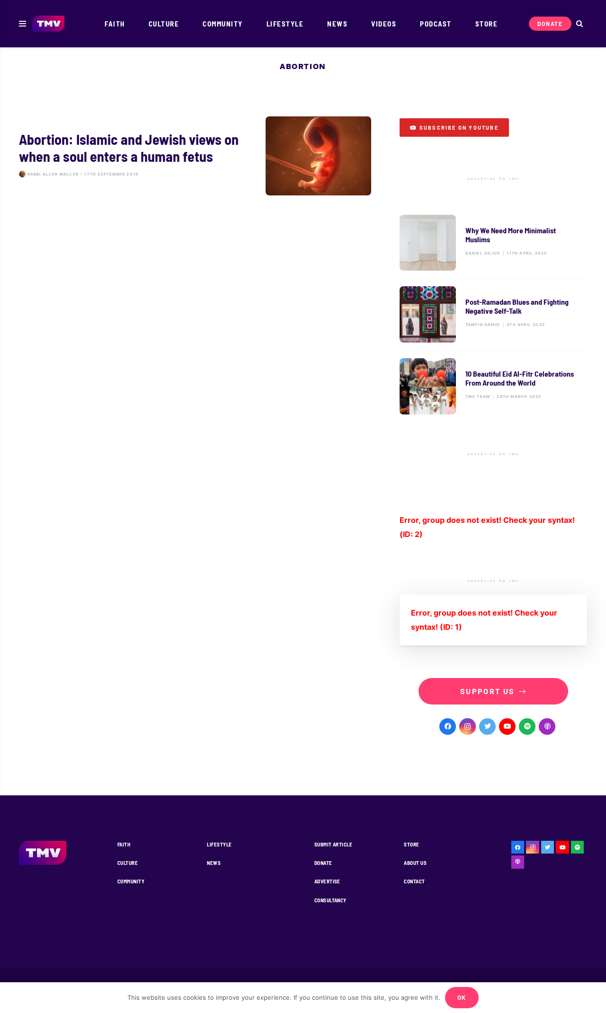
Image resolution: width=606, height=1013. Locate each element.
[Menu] (22, 23)
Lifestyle (219, 844)
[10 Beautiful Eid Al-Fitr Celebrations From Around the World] (493, 386)
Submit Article (333, 844)
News (214, 863)
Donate (323, 863)
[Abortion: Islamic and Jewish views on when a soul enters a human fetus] (195, 155)
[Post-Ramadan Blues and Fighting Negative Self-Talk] (493, 314)
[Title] (527, 726)
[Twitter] (487, 726)
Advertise (327, 881)
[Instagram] (467, 726)
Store (411, 844)
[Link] (48, 24)
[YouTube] (507, 726)
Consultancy (330, 900)
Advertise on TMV (493, 179)
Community (130, 881)
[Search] (579, 24)
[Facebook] (447, 726)
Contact (414, 881)
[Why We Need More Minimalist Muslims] (493, 243)
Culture (127, 863)
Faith (123, 844)
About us (415, 863)
